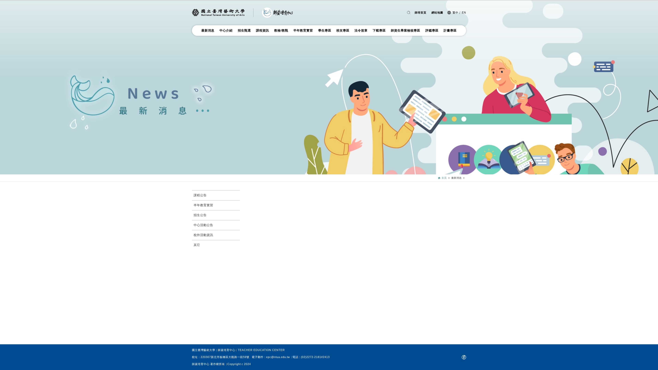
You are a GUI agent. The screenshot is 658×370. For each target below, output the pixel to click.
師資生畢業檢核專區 (405, 30)
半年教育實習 (303, 30)
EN (464, 12)
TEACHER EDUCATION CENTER (261, 350)
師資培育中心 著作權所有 (208, 364)
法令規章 (361, 30)
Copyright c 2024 (239, 364)
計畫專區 (450, 30)
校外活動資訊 (203, 235)
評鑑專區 (431, 30)
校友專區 (342, 30)
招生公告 (200, 215)
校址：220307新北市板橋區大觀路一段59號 (220, 357)
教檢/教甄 (281, 30)
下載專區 (379, 30)
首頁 (444, 177)
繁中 (455, 12)
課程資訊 (262, 30)
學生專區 (324, 30)
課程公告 (200, 195)
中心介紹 (226, 30)
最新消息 (207, 30)
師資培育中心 (226, 350)
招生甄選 (244, 30)
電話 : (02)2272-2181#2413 (311, 357)
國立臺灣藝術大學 (203, 350)
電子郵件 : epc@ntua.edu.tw (271, 357)
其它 (197, 245)
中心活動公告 (203, 225)
